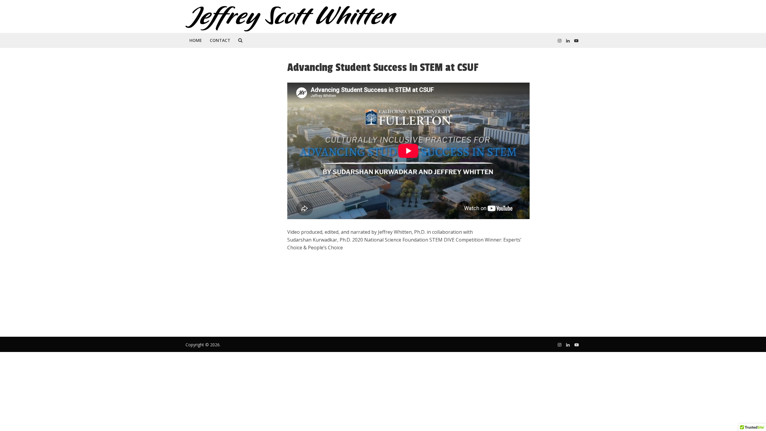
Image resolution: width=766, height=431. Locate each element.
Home (195, 40)
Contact (220, 40)
